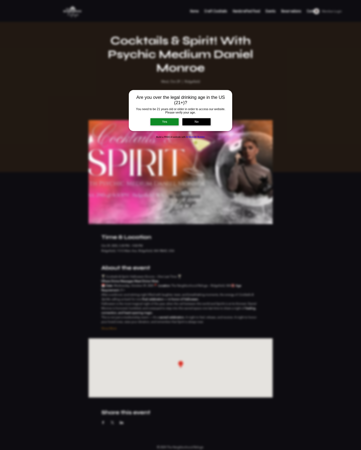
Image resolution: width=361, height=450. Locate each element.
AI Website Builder (195, 137)
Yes (164, 121)
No (197, 121)
